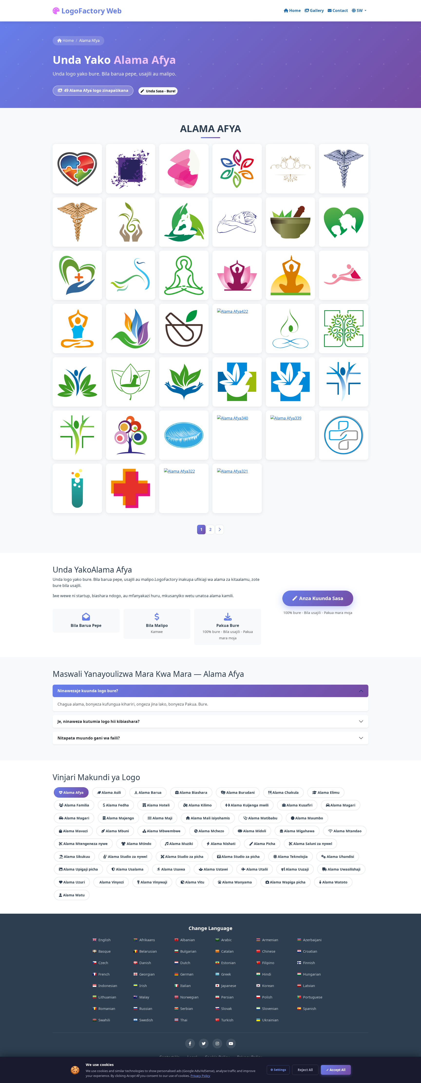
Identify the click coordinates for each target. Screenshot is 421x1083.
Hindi (266, 974)
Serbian (186, 1008)
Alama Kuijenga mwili (249, 805)
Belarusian (148, 951)
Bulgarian (188, 951)
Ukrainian (270, 1020)
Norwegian (189, 997)
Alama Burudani (240, 792)
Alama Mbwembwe (164, 831)
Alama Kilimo (200, 805)
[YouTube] (231, 1043)
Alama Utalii (257, 869)
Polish (267, 997)
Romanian (106, 1008)
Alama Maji (162, 818)
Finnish (309, 962)
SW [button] (360, 10)
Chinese (268, 951)
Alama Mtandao (348, 831)
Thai (183, 1020)
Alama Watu (74, 895)
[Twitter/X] (204, 1043)
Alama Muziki (181, 843)
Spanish (309, 1008)
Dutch (185, 962)
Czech (103, 962)
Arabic (226, 940)
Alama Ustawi (216, 869)
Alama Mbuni (117, 831)
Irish (143, 985)
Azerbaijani (312, 940)
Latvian (309, 985)
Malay (144, 997)
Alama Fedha (117, 805)
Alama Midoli (254, 831)
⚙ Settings (278, 1070)
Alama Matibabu (262, 818)
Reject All (305, 1070)
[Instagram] (217, 1043)
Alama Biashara (193, 792)
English (104, 940)
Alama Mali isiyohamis (210, 818)
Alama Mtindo (139, 843)
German (186, 974)
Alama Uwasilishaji (344, 869)
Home (295, 10)
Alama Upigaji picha (80, 869)
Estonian (228, 962)
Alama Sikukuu (77, 856)
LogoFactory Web (91, 10)
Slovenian (270, 1008)
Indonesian (107, 985)
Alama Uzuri (74, 882)
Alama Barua (150, 792)
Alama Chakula (285, 792)
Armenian (270, 940)
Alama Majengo (120, 818)
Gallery (317, 10)
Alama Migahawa (299, 831)
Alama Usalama (130, 869)
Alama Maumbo (309, 818)
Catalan (227, 951)
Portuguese (312, 997)
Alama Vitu (194, 882)
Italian (185, 985)
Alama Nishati (223, 843)
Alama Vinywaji (154, 882)
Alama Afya (73, 792)
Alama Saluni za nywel (312, 843)
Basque (104, 951)
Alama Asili (111, 792)
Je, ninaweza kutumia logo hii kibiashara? (98, 721)
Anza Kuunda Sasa (321, 598)
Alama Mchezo (211, 831)
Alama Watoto (334, 882)
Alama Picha (264, 843)
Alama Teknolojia (293, 856)
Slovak (226, 1008)
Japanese (228, 985)
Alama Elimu (328, 792)
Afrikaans (147, 940)
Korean (268, 985)
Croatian (310, 951)
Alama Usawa (173, 869)
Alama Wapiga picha (288, 882)
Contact (340, 10)
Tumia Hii (79, 176)
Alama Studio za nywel (127, 856)
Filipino (268, 962)
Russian (145, 1008)
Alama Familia (76, 805)
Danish (145, 962)
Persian (227, 997)
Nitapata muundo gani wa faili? (88, 738)
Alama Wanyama (237, 882)
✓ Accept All (335, 1070)
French (104, 974)
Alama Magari (342, 805)
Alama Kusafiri (299, 805)
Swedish (146, 1020)
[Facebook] (190, 1043)
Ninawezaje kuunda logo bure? (87, 690)
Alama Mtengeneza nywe (85, 843)
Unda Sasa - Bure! (160, 91)
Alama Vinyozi (111, 882)
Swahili (104, 1020)
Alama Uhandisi (340, 856)
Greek (226, 974)
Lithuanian (107, 997)
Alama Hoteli (158, 805)
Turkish (227, 1020)
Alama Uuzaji (297, 869)
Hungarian (312, 974)
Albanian (187, 940)
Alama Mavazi (75, 831)
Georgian (147, 974)
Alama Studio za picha (184, 856)
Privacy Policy (200, 1075)
